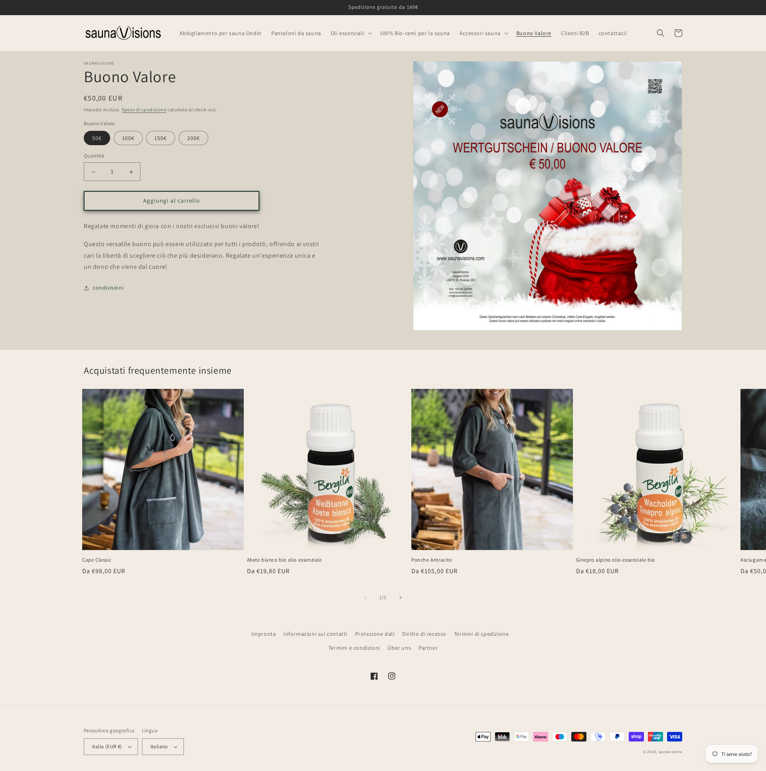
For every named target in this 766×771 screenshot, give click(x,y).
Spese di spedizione (144, 109)
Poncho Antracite (431, 560)
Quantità (94, 156)
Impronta (263, 633)
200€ (193, 138)
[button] (350, 33)
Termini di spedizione (481, 633)
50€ (97, 138)
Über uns (399, 647)
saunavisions (670, 751)
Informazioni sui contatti (315, 633)
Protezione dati (375, 633)
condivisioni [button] (108, 287)
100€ (128, 138)
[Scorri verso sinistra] (365, 597)
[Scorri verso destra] (400, 597)
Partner (428, 647)
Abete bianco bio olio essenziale (284, 560)
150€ (160, 138)
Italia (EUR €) (107, 746)
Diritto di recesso (424, 633)
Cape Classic (96, 560)
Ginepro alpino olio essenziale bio (615, 560)
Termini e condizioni (354, 647)
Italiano (159, 746)
